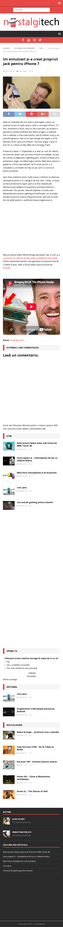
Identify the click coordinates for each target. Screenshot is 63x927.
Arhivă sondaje (10, 679)
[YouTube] (28, 40)
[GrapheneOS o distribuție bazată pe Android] (9, 711)
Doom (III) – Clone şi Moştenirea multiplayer (33, 778)
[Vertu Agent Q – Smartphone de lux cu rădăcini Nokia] (9, 461)
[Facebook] (22, 40)
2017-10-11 (23, 783)
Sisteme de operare (24, 48)
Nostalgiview (14, 725)
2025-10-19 (23, 464)
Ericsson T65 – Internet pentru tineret (37, 761)
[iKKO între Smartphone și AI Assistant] (9, 475)
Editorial (12, 686)
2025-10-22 (23, 449)
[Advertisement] (32, 228)
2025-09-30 (23, 491)
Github (6, 267)
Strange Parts (17, 340)
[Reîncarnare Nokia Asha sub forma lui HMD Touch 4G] (9, 446)
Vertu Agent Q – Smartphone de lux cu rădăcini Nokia (37, 459)
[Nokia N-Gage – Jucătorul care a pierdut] (9, 735)
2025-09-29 (23, 506)
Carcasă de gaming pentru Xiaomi (35, 502)
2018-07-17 (23, 753)
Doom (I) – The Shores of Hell (32, 791)
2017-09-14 (23, 795)
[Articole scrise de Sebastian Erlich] (6, 836)
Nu (8, 661)
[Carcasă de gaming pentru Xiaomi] (9, 505)
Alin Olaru (23, 71)
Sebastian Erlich (21, 832)
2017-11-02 (23, 765)
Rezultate (31, 676)
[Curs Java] (9, 490)
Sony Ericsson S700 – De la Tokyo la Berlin (35, 748)
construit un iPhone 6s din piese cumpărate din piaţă (30, 258)
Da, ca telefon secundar (18, 665)
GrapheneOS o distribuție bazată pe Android (36, 710)
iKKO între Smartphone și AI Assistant (37, 472)
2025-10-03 (23, 476)
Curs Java (22, 487)
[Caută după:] (31, 9)
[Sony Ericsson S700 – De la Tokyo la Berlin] (9, 750)
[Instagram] (34, 40)
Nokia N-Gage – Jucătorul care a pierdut (38, 732)
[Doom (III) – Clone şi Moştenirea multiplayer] (9, 779)
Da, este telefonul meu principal (22, 668)
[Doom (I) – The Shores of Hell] (9, 794)
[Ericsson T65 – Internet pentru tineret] (9, 764)
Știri (9, 436)
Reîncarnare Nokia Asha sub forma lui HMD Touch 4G (37, 444)
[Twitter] (40, 40)
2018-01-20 (23, 735)
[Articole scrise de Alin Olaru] (6, 823)
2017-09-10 (10, 71)
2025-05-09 (23, 715)
